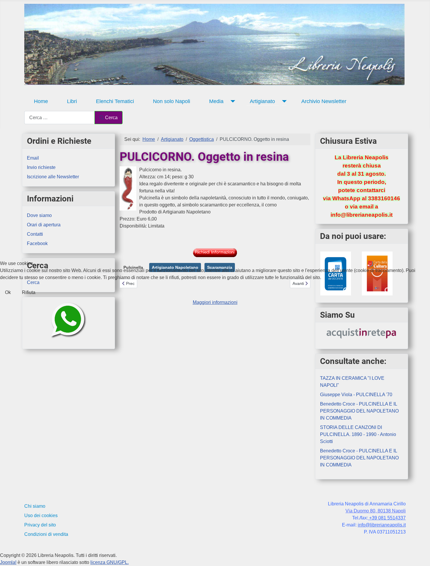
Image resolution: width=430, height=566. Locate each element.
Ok (8, 292)
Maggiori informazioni (215, 302)
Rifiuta (28, 292)
